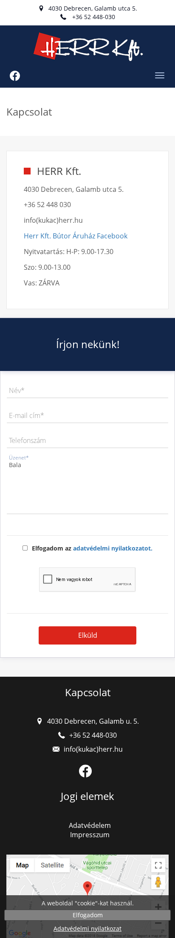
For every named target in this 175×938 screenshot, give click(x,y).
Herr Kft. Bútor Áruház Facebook (75, 236)
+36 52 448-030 (93, 17)
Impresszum (90, 834)
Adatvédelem (90, 825)
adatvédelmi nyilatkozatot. (112, 548)
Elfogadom (88, 915)
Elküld (87, 635)
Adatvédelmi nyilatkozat (87, 928)
